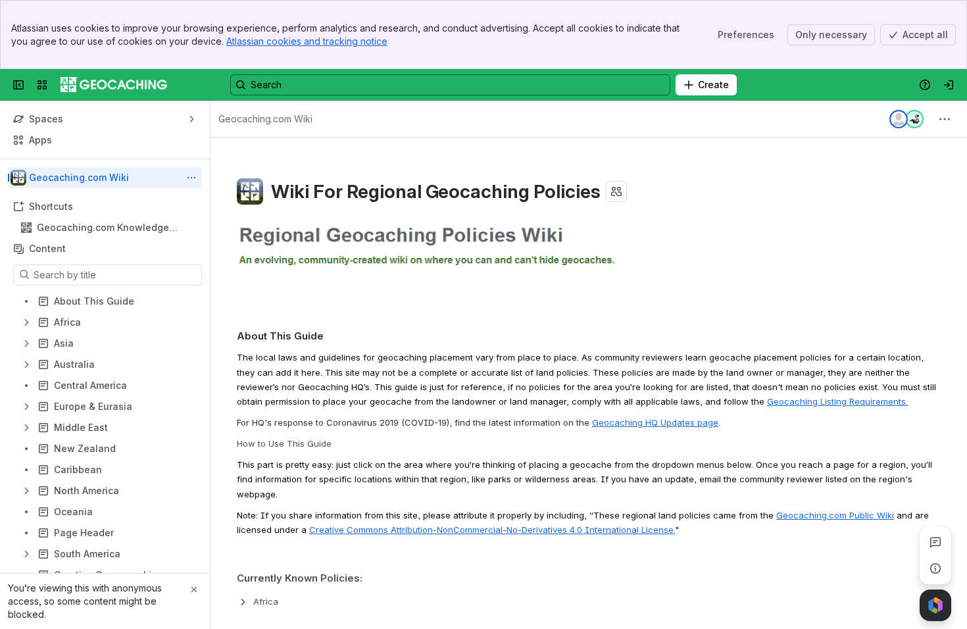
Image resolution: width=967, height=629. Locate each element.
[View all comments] (935, 542)
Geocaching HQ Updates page (655, 422)
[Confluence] (114, 84)
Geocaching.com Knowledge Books (103, 228)
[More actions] (191, 178)
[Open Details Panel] (935, 568)
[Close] (194, 589)
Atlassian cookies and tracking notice (306, 41)
